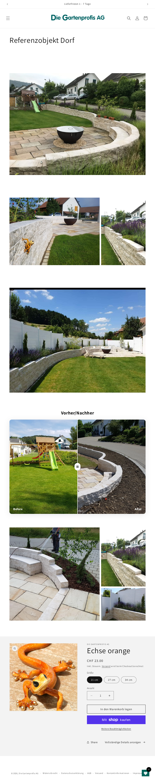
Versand (106, 666)
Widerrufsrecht (50, 773)
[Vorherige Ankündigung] (7, 4)
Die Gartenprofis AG (28, 773)
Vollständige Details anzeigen (123, 742)
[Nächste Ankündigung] (147, 4)
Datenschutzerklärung (72, 773)
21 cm (94, 679)
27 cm (111, 679)
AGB (89, 773)
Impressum (138, 773)
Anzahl (90, 688)
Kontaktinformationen (118, 773)
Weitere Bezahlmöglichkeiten (116, 728)
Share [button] (94, 742)
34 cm (129, 679)
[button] (8, 18)
